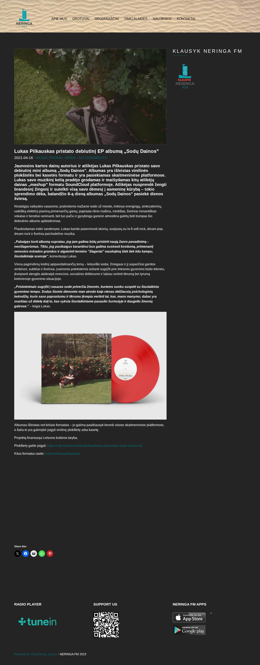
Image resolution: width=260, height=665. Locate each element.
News (70, 158)
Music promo (49, 158)
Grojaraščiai (106, 19)
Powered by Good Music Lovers (36, 654)
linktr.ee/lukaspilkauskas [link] (62, 453)
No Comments (93, 158)
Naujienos (162, 19)
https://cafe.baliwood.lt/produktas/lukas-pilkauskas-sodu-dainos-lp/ (94, 445)
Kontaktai (186, 19)
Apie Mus (59, 19)
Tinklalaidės (135, 19)
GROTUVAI (80, 19)
